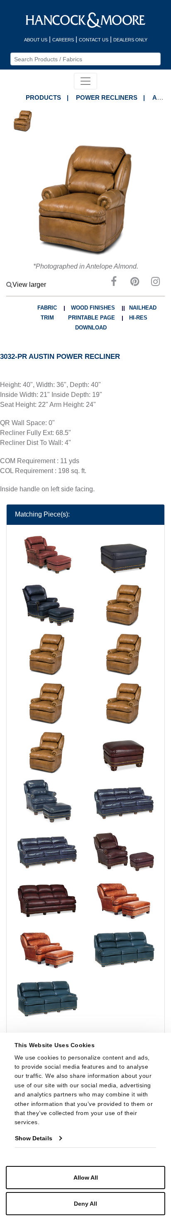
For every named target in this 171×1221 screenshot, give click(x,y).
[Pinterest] (134, 282)
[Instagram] (155, 282)
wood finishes (93, 308)
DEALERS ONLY (130, 39)
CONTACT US (93, 39)
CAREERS (63, 39)
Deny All (85, 1203)
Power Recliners (106, 97)
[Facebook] (113, 282)
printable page (91, 318)
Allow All (85, 1177)
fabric (47, 308)
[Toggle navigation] (85, 81)
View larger (29, 284)
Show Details (33, 1138)
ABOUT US (35, 39)
